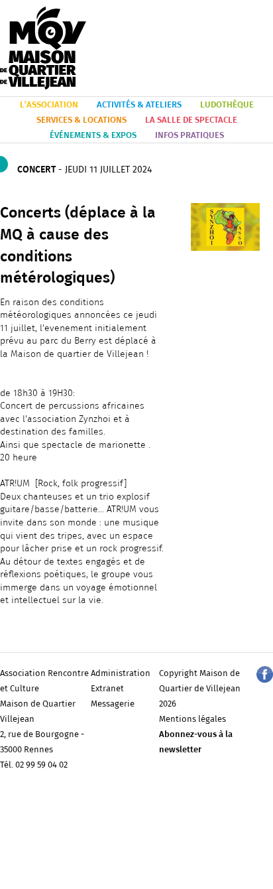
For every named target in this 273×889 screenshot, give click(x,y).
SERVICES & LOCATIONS (81, 120)
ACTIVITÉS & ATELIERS (139, 105)
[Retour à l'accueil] (43, 49)
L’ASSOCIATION (49, 105)
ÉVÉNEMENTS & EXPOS (93, 135)
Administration (120, 673)
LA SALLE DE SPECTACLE (191, 120)
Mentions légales (192, 719)
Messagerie (113, 704)
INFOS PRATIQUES (189, 135)
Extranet (107, 689)
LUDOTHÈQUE (227, 105)
